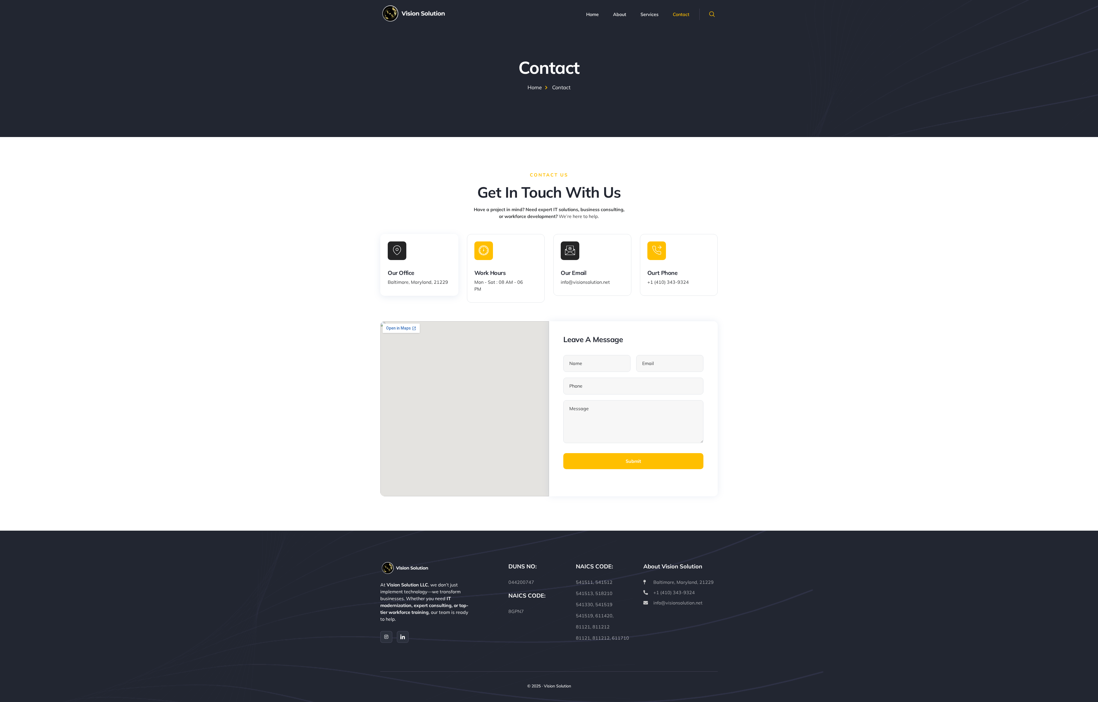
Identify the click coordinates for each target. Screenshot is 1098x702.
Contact (681, 14)
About (619, 14)
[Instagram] (386, 637)
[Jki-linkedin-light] (403, 637)
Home (592, 14)
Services (649, 14)
